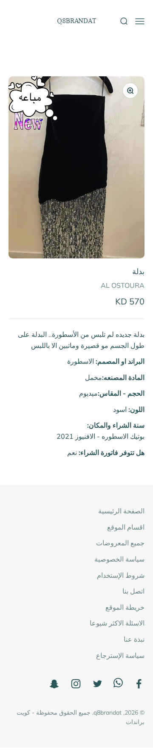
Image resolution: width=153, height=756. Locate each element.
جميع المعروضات (120, 543)
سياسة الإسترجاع (120, 655)
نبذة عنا (134, 639)
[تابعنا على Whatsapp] (118, 685)
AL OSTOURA (122, 285)
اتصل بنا (133, 591)
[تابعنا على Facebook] (138, 683)
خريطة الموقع (124, 607)
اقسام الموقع (125, 527)
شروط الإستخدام (120, 575)
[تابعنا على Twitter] (97, 683)
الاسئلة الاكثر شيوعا (117, 623)
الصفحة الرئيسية (121, 511)
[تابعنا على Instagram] (76, 683)
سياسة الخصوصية (119, 559)
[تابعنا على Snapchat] (54, 683)
